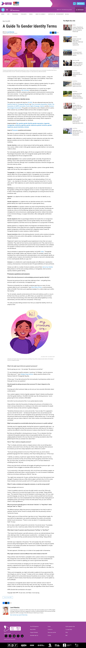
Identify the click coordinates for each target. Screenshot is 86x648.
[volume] (7, 9)
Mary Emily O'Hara (37, 287)
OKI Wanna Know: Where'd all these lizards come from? (77, 84)
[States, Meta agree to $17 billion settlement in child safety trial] (67, 63)
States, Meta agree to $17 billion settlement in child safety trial (77, 64)
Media (74, 103)
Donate (81, 3)
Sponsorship (60, 14)
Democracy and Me (52, 632)
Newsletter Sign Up (34, 635)
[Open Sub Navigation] (5, 14)
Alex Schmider (25, 90)
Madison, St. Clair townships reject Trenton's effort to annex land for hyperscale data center (78, 120)
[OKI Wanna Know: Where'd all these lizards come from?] (67, 83)
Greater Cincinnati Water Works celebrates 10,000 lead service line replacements (78, 42)
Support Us (51, 14)
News (2, 14)
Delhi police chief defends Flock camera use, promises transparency (78, 133)
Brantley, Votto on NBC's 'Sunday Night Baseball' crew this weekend (77, 107)
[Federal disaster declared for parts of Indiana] (67, 73)
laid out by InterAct (48, 267)
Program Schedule (34, 632)
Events (49, 626)
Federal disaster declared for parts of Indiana (77, 74)
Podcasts (23, 14)
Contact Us (50, 629)
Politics (74, 25)
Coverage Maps (69, 629)
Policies (49, 635)
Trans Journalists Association (39, 104)
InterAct (42, 106)
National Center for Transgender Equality (18, 104)
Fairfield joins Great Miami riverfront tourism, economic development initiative (78, 96)
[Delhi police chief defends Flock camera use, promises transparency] (67, 131)
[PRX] (24, 645)
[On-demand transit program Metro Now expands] (67, 52)
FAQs (67, 632)
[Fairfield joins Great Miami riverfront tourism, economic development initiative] (67, 94)
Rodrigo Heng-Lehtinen (27, 374)
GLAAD (30, 102)
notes (42, 251)
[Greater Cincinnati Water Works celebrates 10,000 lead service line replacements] (67, 39)
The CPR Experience (34, 626)
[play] (3, 10)
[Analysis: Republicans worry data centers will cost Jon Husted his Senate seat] (67, 27)
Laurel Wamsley (10, 32)
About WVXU (33, 629)
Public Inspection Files (70, 626)
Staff (66, 635)
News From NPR (6, 21)
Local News (75, 36)
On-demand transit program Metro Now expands (77, 53)
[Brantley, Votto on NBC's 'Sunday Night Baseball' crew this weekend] (67, 106)
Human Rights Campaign (32, 106)
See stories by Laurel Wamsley (18, 615)
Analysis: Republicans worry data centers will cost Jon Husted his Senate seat (78, 29)
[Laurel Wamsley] (6, 611)
